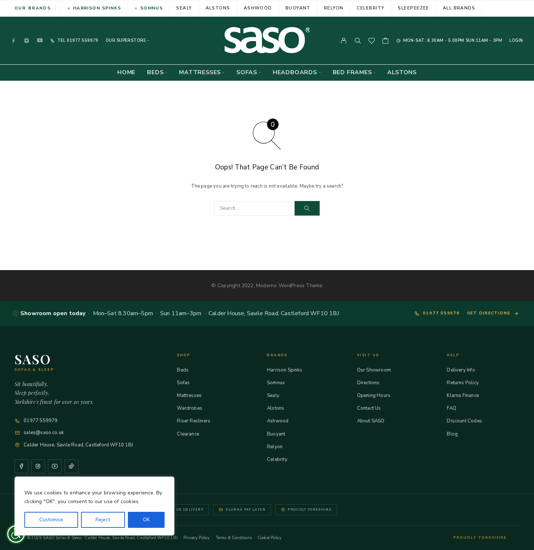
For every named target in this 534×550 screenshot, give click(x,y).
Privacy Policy (196, 538)
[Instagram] (27, 40)
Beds (155, 72)
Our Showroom (374, 370)
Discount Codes (464, 421)
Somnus (151, 8)
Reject (103, 519)
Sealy (184, 8)
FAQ (451, 408)
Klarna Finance (463, 395)
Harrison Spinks (97, 8)
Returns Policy (463, 383)
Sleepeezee (413, 8)
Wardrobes (189, 408)
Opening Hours (374, 395)
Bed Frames (352, 72)
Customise (51, 519)
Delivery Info (461, 370)
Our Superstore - (127, 40)
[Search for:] (254, 208)
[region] (94, 506)
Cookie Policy (270, 538)
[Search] (358, 40)
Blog (452, 434)
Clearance (188, 434)
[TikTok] (71, 466)
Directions (368, 383)
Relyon (334, 8)
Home (126, 72)
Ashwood (258, 8)
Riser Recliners (193, 421)
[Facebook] (14, 40)
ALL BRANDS (459, 8)
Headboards (295, 72)
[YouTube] (40, 40)
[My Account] (344, 40)
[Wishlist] (371, 41)
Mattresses (200, 72)
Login (516, 40)
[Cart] (385, 41)
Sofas (246, 72)
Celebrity (370, 8)
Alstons (218, 8)
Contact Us (369, 408)
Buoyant (298, 8)
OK (146, 519)
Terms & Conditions (234, 538)
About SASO (371, 421)
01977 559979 (81, 40)
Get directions (489, 313)
